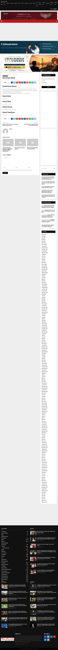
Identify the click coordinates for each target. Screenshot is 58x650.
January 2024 (44, 285)
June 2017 (43, 416)
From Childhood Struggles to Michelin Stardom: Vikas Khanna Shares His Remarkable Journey (18, 618)
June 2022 (43, 317)
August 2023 (44, 294)
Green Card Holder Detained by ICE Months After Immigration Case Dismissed (48, 215)
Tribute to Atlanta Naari (5, 572)
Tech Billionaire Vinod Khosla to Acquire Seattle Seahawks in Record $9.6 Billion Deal (46, 611)
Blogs (2, 534)
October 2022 (44, 310)
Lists (2, 557)
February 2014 (44, 482)
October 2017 (44, 409)
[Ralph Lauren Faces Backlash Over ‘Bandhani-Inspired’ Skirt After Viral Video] (33, 559)
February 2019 (44, 383)
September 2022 (45, 312)
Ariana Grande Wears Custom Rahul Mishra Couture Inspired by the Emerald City (46, 571)
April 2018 (43, 399)
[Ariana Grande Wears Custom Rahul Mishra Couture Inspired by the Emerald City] (33, 572)
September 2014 (45, 470)
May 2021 (43, 338)
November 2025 (44, 249)
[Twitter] (51, 9)
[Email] (55, 9)
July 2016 (43, 434)
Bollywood (47, 3)
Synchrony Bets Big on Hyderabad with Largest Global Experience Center (46, 605)
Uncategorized (4, 574)
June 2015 (43, 455)
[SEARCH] (54, 168)
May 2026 (43, 239)
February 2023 (44, 303)
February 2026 (44, 244)
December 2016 (44, 426)
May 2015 (43, 457)
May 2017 (43, 417)
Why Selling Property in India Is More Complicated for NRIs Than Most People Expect (46, 592)
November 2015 (44, 447)
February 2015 (44, 462)
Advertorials (3, 531)
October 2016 (44, 429)
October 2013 (44, 488)
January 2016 (44, 444)
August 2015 (44, 452)
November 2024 (44, 269)
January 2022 (44, 325)
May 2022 (43, 318)
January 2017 (44, 424)
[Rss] (48, 640)
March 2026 (44, 242)
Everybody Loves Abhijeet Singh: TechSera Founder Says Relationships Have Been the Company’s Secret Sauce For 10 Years (46, 618)
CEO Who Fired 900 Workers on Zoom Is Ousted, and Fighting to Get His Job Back (46, 586)
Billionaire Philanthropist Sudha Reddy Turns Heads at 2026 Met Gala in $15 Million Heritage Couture (46, 551)
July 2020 (43, 355)
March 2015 (44, 460)
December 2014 (44, 465)
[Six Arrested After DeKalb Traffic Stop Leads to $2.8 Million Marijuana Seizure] (4, 626)
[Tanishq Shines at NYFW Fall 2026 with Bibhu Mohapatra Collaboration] (33, 565)
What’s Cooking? (40, 3)
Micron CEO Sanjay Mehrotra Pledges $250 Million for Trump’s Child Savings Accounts (46, 625)
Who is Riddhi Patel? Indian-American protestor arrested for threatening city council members (48, 206)
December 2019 (44, 366)
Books (20, 3)
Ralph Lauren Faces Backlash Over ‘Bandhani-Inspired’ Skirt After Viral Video (46, 558)
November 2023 (44, 289)
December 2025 (44, 247)
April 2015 (43, 459)
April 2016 (43, 439)
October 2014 (44, 469)
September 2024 (45, 272)
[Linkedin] (51, 636)
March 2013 (44, 500)
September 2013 (45, 490)
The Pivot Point (37, 4)
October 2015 (44, 449)
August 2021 (44, 333)
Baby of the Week (4, 533)
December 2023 (44, 287)
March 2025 (44, 262)
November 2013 (44, 487)
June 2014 (43, 475)
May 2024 (43, 279)
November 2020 (44, 348)
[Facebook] (50, 9)
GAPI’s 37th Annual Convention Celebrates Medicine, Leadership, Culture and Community (17, 612)
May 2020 (43, 358)
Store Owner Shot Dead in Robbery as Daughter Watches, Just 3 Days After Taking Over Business (48, 178)
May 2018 (43, 398)
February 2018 (44, 403)
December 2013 (44, 485)
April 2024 (43, 280)
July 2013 (43, 493)
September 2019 (45, 371)
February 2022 (44, 323)
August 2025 (44, 254)
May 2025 (43, 259)
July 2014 (43, 474)
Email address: (44, 82)
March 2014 (44, 480)
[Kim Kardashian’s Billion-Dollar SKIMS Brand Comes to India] (33, 533)
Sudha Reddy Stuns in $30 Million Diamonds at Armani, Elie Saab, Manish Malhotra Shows (46, 538)
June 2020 (43, 356)
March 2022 (44, 322)
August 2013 (44, 492)
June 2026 (43, 237)
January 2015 (44, 464)
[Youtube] (54, 9)
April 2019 (43, 379)
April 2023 (43, 300)
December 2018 (44, 386)
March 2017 (44, 421)
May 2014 (43, 477)
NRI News (4, 3)
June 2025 (43, 257)
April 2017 (43, 419)
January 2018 (44, 404)
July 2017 (43, 414)
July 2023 (43, 295)
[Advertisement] (29, 32)
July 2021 (43, 335)
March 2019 (44, 381)
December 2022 (44, 307)
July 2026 (43, 236)
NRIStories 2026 (56, 3)
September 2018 (45, 391)
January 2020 (44, 365)
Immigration (26, 3)
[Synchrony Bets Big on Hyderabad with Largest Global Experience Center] (33, 606)
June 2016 (43, 436)
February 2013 (44, 502)
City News (2, 3)
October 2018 (44, 389)
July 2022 (43, 315)
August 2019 (44, 373)
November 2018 (44, 388)
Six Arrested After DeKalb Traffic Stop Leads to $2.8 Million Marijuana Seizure (17, 625)
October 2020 (44, 350)
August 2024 (44, 274)
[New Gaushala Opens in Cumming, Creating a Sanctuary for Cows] (4, 600)
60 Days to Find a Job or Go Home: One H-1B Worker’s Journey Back (48, 211)
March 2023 (44, 302)
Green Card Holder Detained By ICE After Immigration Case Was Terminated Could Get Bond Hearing (17, 605)
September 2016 (45, 431)
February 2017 (44, 422)
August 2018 (44, 393)
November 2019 (44, 368)
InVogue (30, 3)
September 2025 (45, 252)
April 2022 (43, 320)
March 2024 (44, 282)
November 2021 (44, 328)
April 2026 (43, 241)
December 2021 (44, 327)
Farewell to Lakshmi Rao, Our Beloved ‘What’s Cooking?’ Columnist (48, 220)
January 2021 (44, 345)
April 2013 (43, 498)
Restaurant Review (52, 3)
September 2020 (45, 351)
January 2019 (44, 384)
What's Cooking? (4, 579)
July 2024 (43, 275)
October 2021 (44, 330)
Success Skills (4, 567)
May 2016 (43, 437)
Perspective (16, 3)
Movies (34, 3)
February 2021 (44, 343)
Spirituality (3, 566)
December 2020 (44, 346)
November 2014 (44, 467)
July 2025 (43, 256)
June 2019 (43, 376)
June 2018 (43, 396)
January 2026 (44, 246)
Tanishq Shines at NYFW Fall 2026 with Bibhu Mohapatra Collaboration (46, 564)
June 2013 (43, 495)
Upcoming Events (4, 576)
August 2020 (44, 353)
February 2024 (44, 284)
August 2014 (44, 472)
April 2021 (43, 340)
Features (11, 3)
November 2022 (44, 308)
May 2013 (43, 497)
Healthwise (3, 551)
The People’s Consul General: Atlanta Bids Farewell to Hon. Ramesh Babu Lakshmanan (47, 191)
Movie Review (3, 559)
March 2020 (44, 361)
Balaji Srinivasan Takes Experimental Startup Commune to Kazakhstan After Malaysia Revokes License (46, 598)
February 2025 (44, 264)
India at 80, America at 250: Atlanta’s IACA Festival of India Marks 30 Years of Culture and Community (18, 592)
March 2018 (44, 401)
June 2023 (43, 297)
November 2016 (44, 427)
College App (43, 3)
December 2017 (44, 406)
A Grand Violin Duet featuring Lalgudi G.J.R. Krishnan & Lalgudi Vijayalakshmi (8, 149)
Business (7, 3)
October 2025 (44, 251)
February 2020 (44, 363)
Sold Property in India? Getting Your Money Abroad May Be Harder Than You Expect (48, 196)
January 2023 (44, 305)
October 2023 (44, 290)
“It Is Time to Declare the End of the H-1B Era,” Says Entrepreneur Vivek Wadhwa (48, 182)
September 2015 (45, 450)
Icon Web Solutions (35, 648)
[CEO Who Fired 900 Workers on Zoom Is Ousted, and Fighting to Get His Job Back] (33, 587)
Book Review (3, 538)
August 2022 (44, 313)
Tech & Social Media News (6, 569)
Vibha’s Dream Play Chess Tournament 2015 (32, 148)
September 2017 (45, 411)
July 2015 (43, 454)
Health (23, 3)
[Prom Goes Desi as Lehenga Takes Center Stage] (33, 546)
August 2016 (44, 432)
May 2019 (43, 378)
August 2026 (44, 234)
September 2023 (45, 292)
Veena (4, 79)
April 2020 (43, 360)
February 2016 (44, 442)
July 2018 (43, 394)
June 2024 (43, 277)
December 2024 (44, 267)
